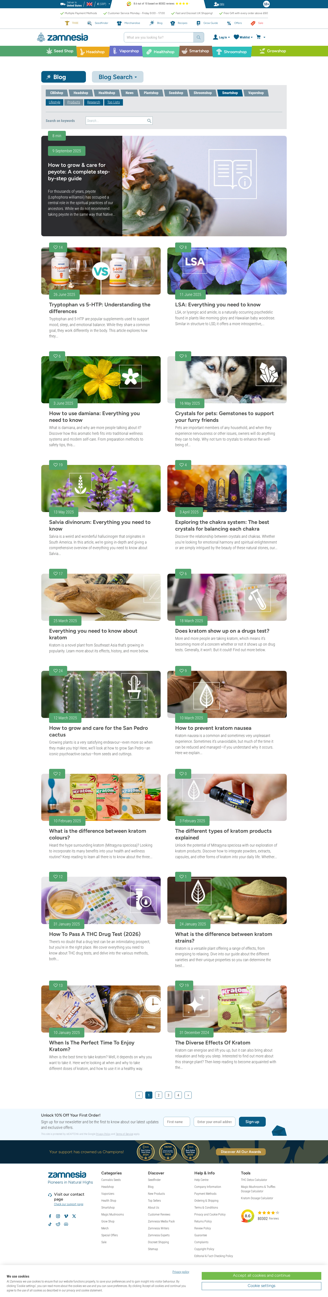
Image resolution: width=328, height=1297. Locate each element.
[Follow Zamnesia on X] (74, 1216)
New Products (156, 1193)
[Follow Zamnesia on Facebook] (50, 1216)
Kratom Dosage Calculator (257, 1198)
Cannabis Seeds (111, 1180)
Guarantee (200, 1235)
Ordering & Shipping (206, 1200)
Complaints (201, 1242)
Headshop (107, 1186)
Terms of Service (124, 1134)
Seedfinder (154, 1180)
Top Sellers (154, 1200)
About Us (153, 1207)
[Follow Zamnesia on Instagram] (58, 1216)
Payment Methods (205, 1193)
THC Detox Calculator (254, 1180)
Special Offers (109, 1235)
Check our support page (68, 1204)
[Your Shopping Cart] (261, 37)
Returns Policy (203, 1221)
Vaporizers (107, 1193)
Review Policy (202, 1228)
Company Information (207, 1186)
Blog (151, 1186)
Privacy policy (180, 1272)
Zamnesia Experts (159, 1235)
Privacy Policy (103, 1134)
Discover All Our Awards (241, 1152)
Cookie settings (261, 1285)
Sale (103, 1242)
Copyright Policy (204, 1249)
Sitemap (153, 1249)
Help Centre (201, 1180)
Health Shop (108, 1200)
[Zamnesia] (76, 37)
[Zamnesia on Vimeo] (66, 1216)
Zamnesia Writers (158, 1228)
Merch (105, 1228)
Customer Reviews (159, 1214)
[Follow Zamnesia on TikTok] (50, 1224)
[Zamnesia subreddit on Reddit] (58, 1224)
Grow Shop (107, 1221)
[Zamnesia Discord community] (66, 1224)
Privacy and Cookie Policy (210, 1214)
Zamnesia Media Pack (161, 1221)
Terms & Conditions (206, 1207)
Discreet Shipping (158, 1242)
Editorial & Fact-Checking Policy (213, 1256)
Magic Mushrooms (112, 1214)
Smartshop (108, 1207)
